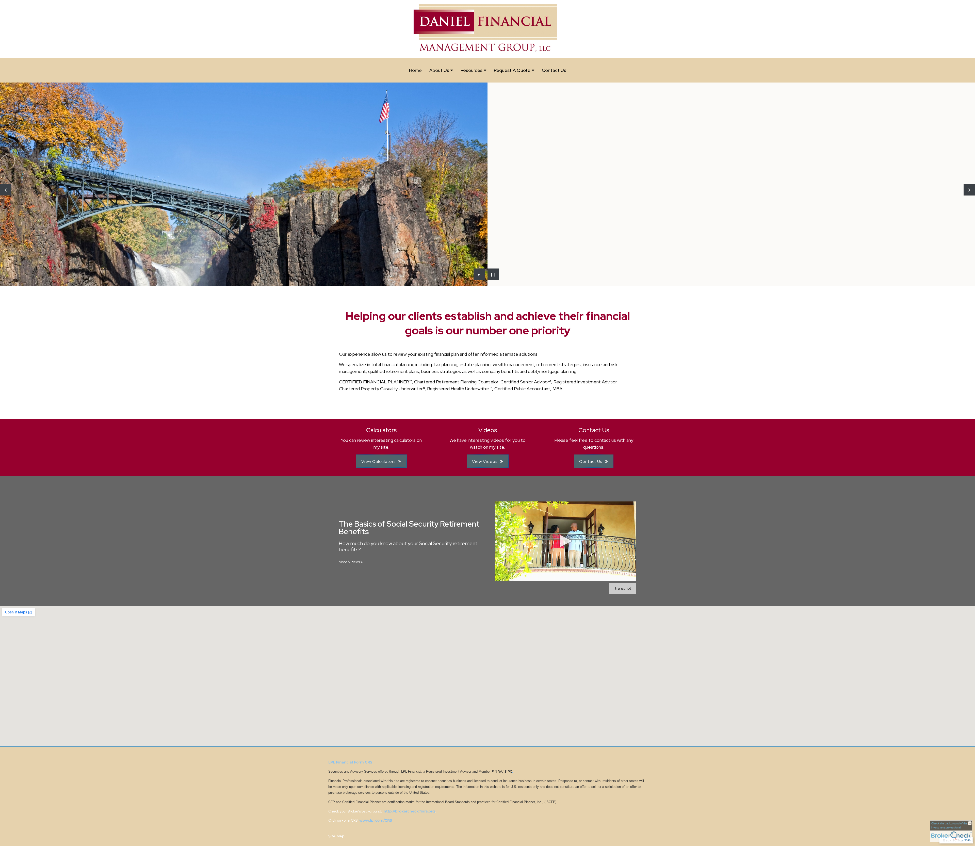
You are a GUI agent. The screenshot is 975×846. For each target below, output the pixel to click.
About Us (439, 70)
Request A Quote (512, 70)
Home (415, 70)
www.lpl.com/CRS (375, 820)
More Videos (351, 562)
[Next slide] (969, 190)
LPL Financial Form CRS (350, 762)
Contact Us (554, 70)
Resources (471, 70)
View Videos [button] (484, 461)
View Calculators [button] (378, 461)
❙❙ (493, 274)
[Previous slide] (5, 190)
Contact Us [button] (590, 461)
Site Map (336, 836)
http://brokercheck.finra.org (409, 811)
